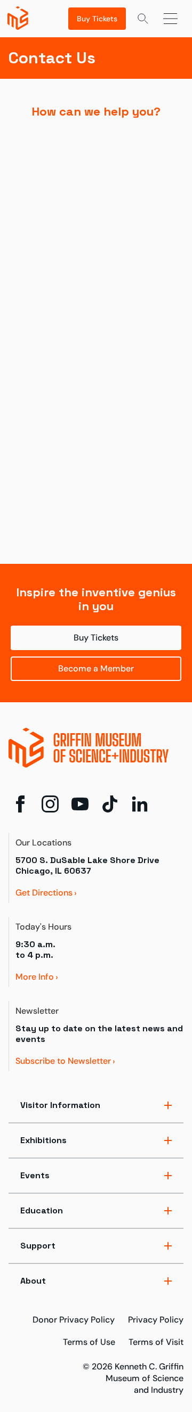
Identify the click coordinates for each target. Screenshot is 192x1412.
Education (41, 1210)
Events (35, 1175)
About (33, 1280)
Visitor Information (60, 1105)
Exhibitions (43, 1140)
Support (37, 1245)
